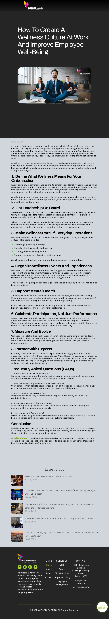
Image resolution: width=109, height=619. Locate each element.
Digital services (62, 573)
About (49, 569)
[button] (93, 5)
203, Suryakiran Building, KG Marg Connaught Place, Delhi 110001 (81, 570)
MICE (62, 565)
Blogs (49, 573)
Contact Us (49, 578)
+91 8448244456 (81, 587)
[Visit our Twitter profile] (25, 567)
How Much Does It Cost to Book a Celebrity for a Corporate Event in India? (59, 518)
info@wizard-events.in (81, 581)
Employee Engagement (62, 583)
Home (49, 565)
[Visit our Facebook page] (20, 567)
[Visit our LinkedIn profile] (35, 567)
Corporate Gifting (62, 577)
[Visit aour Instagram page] (30, 567)
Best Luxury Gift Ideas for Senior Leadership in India (48, 476)
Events (62, 569)
